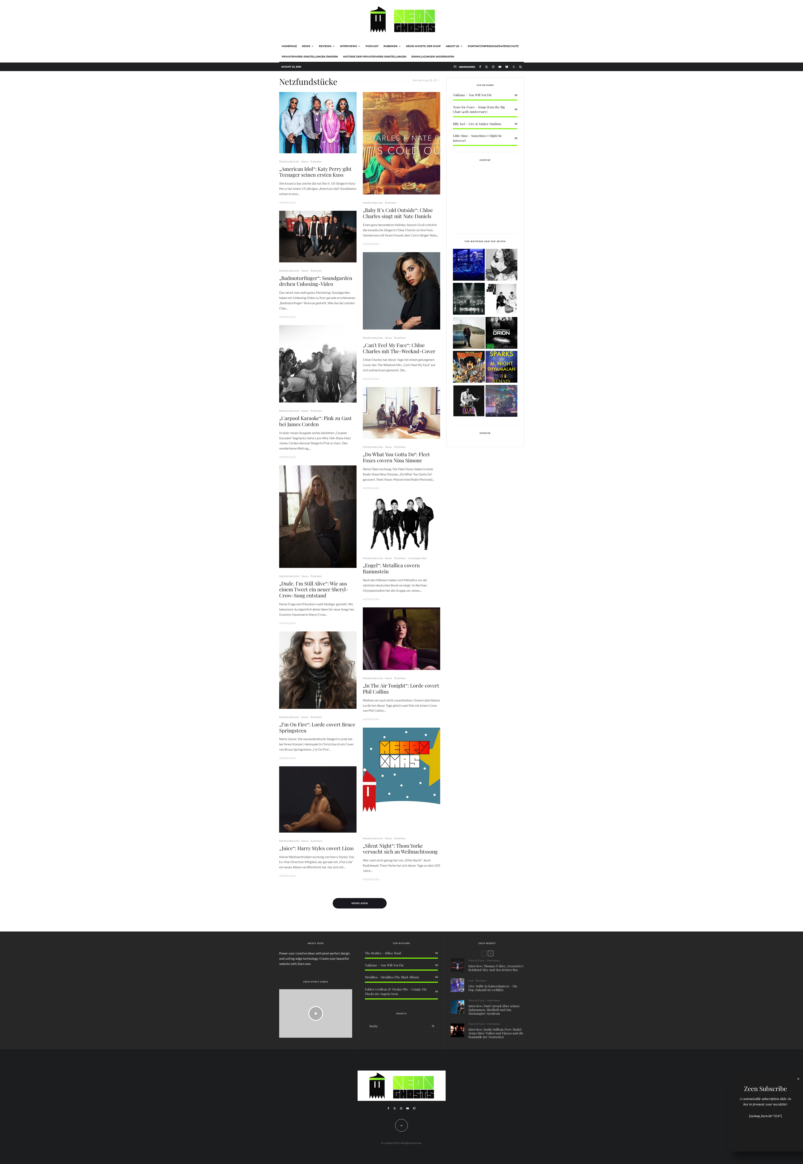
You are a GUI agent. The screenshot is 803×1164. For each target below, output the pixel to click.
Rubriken (391, 46)
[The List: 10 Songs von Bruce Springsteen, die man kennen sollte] (469, 333)
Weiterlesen (287, 202)
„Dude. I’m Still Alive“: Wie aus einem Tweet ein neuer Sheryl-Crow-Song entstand (313, 589)
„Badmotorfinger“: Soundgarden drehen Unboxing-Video (315, 281)
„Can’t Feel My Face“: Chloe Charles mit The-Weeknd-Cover (399, 348)
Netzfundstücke (289, 161)
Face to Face (476, 960)
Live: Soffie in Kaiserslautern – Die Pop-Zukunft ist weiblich (492, 988)
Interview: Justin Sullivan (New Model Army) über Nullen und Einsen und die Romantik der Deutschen (495, 1033)
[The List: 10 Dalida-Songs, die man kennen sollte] (501, 265)
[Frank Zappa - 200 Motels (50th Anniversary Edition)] (469, 367)
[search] (433, 1026)
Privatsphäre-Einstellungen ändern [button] (310, 56)
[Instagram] (493, 66)
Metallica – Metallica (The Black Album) (392, 977)
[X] (486, 66)
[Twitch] (414, 1108)
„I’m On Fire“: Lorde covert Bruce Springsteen (317, 727)
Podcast (372, 46)
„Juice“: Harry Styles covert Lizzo (316, 848)
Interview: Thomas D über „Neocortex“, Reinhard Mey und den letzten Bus (496, 968)
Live (470, 980)
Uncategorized (417, 558)
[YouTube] (499, 66)
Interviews (348, 46)
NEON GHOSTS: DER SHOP (423, 46)
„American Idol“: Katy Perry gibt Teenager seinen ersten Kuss (315, 172)
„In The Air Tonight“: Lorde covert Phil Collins (401, 688)
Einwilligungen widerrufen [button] (432, 56)
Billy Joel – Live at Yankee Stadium (477, 124)
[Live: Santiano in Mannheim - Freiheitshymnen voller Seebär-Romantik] (469, 265)
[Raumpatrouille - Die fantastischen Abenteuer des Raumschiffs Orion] (501, 333)
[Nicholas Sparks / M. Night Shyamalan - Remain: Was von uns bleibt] (501, 367)
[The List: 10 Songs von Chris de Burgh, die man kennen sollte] (469, 299)
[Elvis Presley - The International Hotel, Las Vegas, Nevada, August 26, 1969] (469, 401)
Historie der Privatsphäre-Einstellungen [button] (374, 56)
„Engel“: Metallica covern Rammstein (391, 568)
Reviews (325, 46)
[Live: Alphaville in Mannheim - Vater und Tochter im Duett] (501, 401)
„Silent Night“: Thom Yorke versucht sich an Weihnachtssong (400, 849)
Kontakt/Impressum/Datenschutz (493, 46)
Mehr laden (360, 903)
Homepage (289, 46)
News (306, 46)
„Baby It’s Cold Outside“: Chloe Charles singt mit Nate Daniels (398, 213)
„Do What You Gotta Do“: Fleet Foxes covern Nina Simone (396, 457)
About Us (452, 46)
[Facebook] (480, 66)
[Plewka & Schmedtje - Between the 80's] (501, 299)
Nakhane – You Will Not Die (472, 95)
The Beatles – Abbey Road (383, 953)
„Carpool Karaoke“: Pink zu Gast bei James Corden (315, 421)
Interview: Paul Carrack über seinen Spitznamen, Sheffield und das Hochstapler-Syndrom (493, 1009)
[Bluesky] (506, 66)
